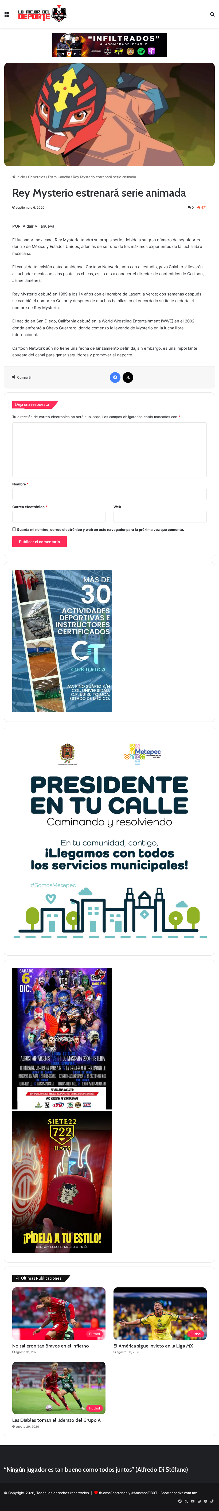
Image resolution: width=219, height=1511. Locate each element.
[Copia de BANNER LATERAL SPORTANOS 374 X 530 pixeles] (62, 1251)
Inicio (20, 177)
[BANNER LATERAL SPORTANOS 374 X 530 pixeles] (62, 1108)
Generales (36, 177)
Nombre (20, 484)
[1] (62, 710)
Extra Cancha (59, 177)
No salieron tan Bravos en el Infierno (50, 1346)
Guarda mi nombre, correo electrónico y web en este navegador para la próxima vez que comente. (100, 529)
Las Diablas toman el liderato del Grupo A (56, 1420)
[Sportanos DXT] (42, 14)
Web (117, 507)
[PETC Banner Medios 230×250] (109, 944)
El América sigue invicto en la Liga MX (153, 1346)
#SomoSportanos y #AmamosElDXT (128, 1493)
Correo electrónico (29, 507)
